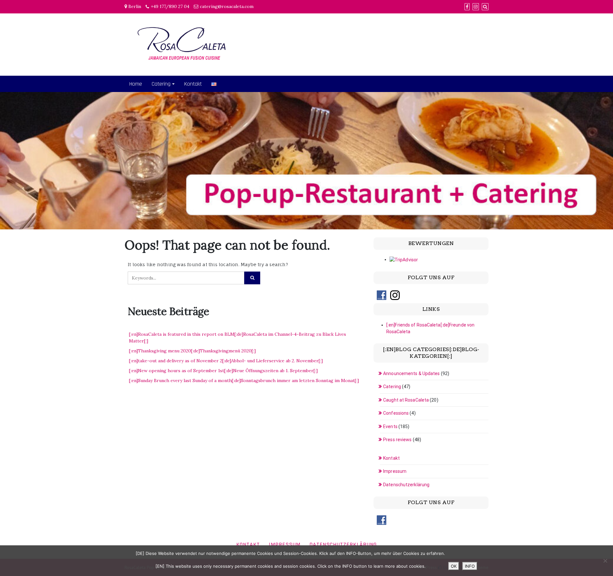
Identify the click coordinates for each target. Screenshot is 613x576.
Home (135, 84)
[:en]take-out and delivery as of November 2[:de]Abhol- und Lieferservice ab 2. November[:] (226, 361)
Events (390, 426)
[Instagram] (476, 7)
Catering (161, 84)
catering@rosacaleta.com (227, 6)
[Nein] (605, 560)
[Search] (485, 7)
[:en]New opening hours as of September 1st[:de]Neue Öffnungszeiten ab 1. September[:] (223, 370)
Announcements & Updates (411, 373)
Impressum (394, 471)
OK (454, 566)
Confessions (396, 413)
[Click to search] (252, 278)
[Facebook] (467, 7)
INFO (470, 566)
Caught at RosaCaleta (406, 400)
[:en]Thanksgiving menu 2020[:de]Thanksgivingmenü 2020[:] (192, 351)
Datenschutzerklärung (406, 484)
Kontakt (193, 84)
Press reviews (397, 439)
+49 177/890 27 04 (170, 6)
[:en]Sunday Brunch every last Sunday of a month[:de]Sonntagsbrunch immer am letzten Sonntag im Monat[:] (244, 380)
